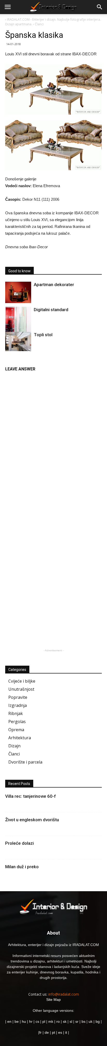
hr (30, 1021)
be (17, 1021)
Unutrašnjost (21, 689)
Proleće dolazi (19, 843)
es (60, 1032)
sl (71, 1021)
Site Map (53, 999)
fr (40, 1032)
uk (91, 1021)
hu (24, 1021)
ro (58, 1021)
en (8, 1021)
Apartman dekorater (54, 284)
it (66, 1032)
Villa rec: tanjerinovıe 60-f (30, 796)
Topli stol (43, 334)
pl (43, 1021)
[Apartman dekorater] (18, 292)
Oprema (16, 729)
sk (64, 1021)
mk (50, 1021)
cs (37, 1021)
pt (53, 1032)
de (47, 1032)
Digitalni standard (51, 309)
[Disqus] (53, 440)
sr (76, 1021)
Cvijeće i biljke (21, 681)
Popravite (17, 697)
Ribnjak (15, 713)
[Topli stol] (18, 341)
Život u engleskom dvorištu (32, 819)
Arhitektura (19, 738)
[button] (99, 7)
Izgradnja (17, 705)
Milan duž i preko (22, 866)
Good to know (19, 271)
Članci (14, 754)
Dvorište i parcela (25, 762)
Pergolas (17, 721)
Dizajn (14, 746)
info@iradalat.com (63, 994)
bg (98, 1021)
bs (83, 1021)
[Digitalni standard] (18, 323)
